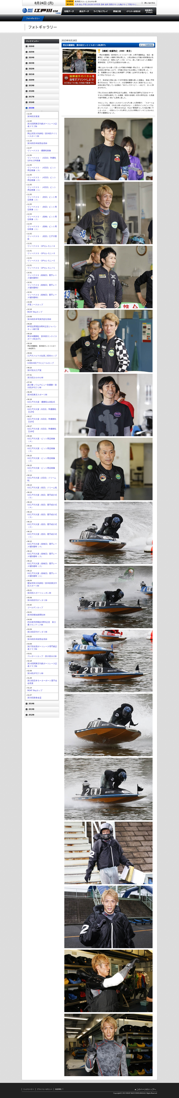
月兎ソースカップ (35, 304)
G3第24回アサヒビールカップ (40, 363)
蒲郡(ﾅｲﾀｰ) (113, 4)
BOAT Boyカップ (34, 312)
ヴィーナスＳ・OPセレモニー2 (41, 260)
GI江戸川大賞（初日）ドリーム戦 (42, 487)
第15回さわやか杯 (35, 377)
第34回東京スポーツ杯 (37, 394)
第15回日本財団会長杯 (37, 639)
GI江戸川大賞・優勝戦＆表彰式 (41, 402)
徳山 (81, 4)
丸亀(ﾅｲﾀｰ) (122, 4)
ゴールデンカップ (35, 607)
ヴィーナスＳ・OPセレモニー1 (41, 268)
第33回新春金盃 (34, 698)
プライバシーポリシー (44, 1089)
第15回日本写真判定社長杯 (39, 319)
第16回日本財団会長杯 (37, 143)
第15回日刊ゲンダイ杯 (37, 600)
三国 (76, 4)
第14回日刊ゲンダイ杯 (37, 632)
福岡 (106, 4)
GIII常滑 (96, 4)
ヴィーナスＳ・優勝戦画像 (39, 150)
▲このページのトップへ (145, 1089)
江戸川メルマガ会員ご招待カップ (42, 356)
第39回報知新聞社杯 (36, 615)
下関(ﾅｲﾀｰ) (131, 4)
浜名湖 (90, 4)
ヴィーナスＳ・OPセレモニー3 (41, 253)
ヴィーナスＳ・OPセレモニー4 (41, 246)
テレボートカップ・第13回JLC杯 (42, 656)
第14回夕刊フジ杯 (35, 673)
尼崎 (102, 4)
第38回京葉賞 (33, 116)
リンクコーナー (28, 1089)
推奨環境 (58, 1089)
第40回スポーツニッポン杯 (39, 593)
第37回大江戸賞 (34, 370)
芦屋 (85, 4)
